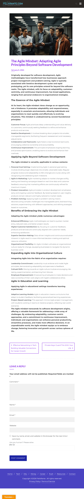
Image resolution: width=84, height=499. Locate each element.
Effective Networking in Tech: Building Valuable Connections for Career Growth (24, 348)
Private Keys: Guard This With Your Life (59, 346)
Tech (18, 474)
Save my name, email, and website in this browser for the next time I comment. (40, 437)
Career (42, 474)
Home (9, 474)
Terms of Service (48, 481)
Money (33, 474)
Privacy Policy (34, 481)
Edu (25, 474)
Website (13, 426)
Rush (51, 474)
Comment (14, 382)
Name (13, 405)
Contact (72, 474)
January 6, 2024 (17, 70)
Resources (61, 474)
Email (12, 415)
